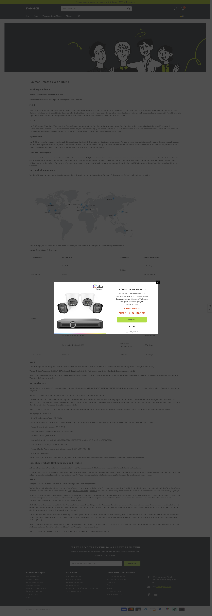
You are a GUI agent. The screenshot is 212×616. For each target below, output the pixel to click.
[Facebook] (129, 326)
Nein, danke (133, 332)
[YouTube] (134, 326)
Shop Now (132, 320)
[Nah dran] (158, 282)
